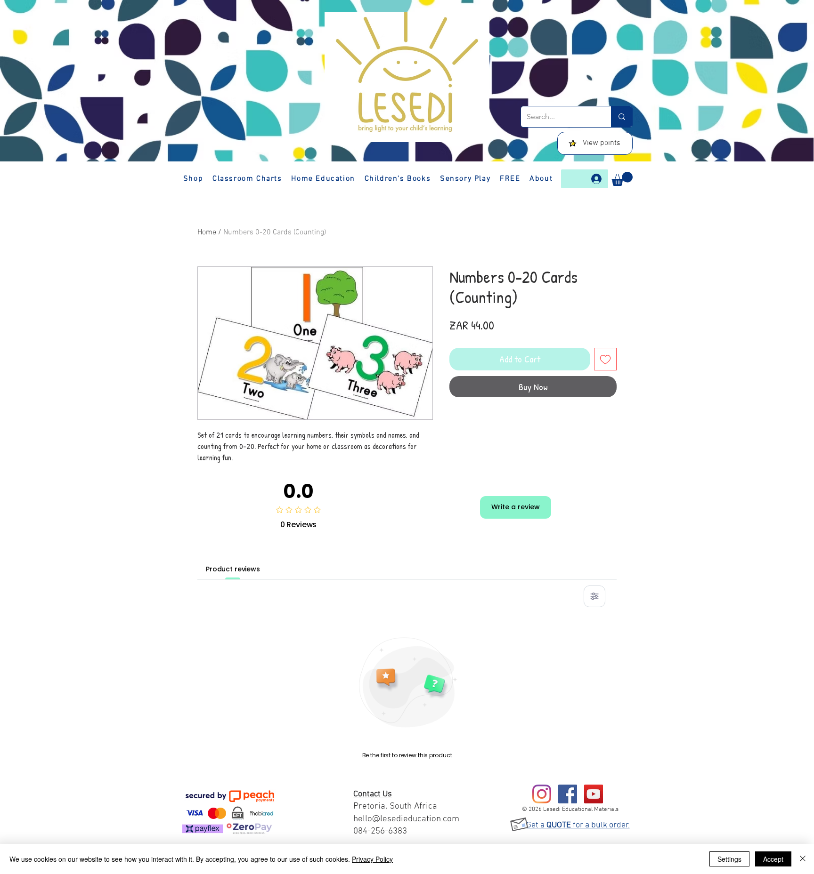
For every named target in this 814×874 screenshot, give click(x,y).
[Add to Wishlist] (605, 359)
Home (206, 232)
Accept (773, 859)
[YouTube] (593, 794)
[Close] (802, 858)
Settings (729, 859)
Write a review (515, 507)
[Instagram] (541, 794)
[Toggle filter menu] (594, 596)
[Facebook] (567, 794)
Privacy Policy (372, 859)
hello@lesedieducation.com (406, 819)
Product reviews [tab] (233, 569)
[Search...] (621, 116)
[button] (622, 179)
